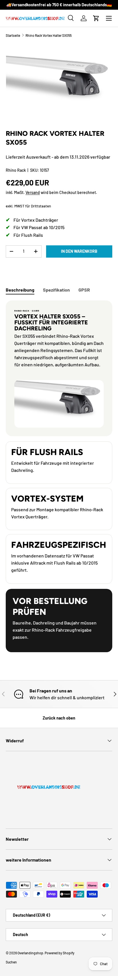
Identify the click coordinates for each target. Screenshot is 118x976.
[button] (96, 18)
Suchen (11, 962)
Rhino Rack (16, 170)
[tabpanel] (59, 476)
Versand (32, 192)
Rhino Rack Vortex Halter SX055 (48, 35)
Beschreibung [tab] (20, 289)
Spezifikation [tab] (56, 289)
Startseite (13, 35)
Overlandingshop (30, 953)
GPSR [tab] (84, 289)
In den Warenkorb (79, 251)
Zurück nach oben (59, 718)
